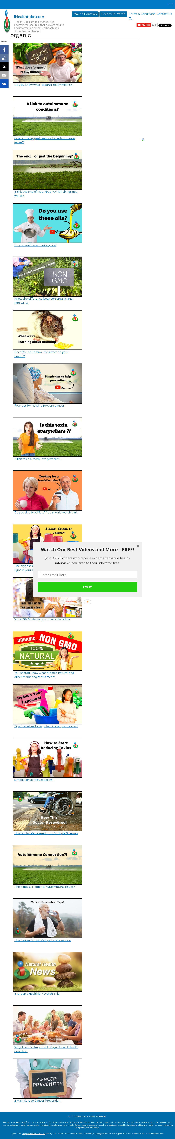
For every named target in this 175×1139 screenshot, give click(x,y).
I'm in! (87, 587)
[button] (87, 549)
